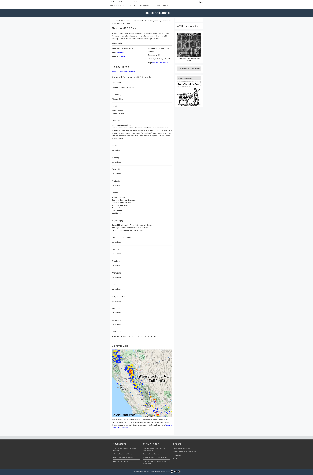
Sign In (201, 2)
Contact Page (177, 455)
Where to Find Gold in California (123, 72)
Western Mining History (123, 2)
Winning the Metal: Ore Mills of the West (155, 457)
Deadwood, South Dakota (151, 454)
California (120, 52)
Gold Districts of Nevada (120, 461)
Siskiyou (122, 56)
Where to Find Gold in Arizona (122, 454)
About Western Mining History (182, 448)
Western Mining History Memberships (184, 452)
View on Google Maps (160, 63)
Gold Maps (176, 459)
